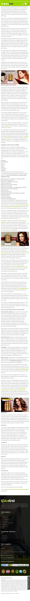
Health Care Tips (5, 521)
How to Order (5, 526)
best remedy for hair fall (19, 266)
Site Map (3, 528)
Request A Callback (28, 583)
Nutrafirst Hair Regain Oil (13, 206)
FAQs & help (4, 538)
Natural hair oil (8, 126)
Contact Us (4, 540)
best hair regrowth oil (23, 205)
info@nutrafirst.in (9, 555)
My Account (4, 535)
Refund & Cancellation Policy (7, 522)
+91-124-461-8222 (9, 557)
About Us (4, 516)
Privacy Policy (4, 517)
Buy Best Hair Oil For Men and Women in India (16, 489)
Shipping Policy (5, 524)
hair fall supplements (22, 288)
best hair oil (8, 137)
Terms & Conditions (6, 519)
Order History (4, 537)
